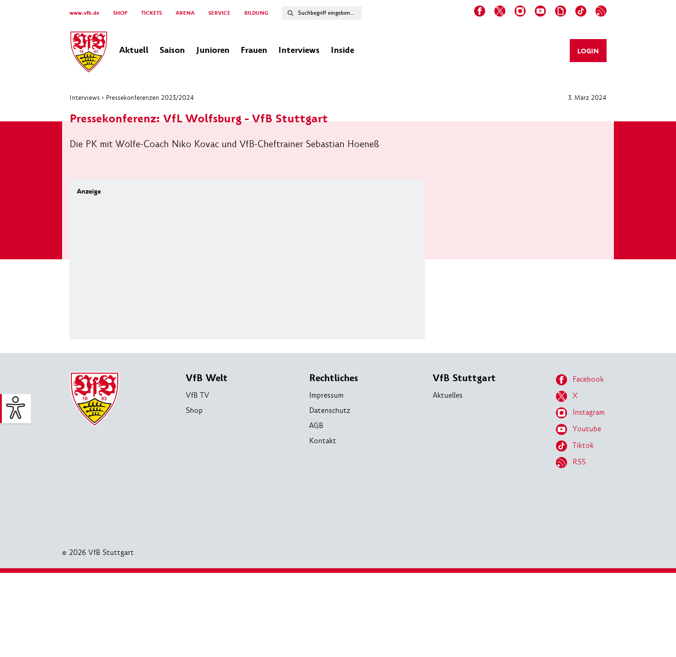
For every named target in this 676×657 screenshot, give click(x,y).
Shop (194, 410)
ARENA (185, 13)
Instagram (589, 412)
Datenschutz (329, 410)
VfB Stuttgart (464, 378)
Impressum (326, 395)
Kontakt (322, 441)
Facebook (588, 379)
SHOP (120, 13)
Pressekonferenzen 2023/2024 (150, 97)
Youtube (587, 429)
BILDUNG (256, 13)
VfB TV (197, 395)
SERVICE (219, 13)
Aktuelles (448, 395)
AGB (316, 425)
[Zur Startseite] (88, 53)
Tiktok (583, 445)
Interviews (84, 97)
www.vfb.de (84, 13)
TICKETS (151, 13)
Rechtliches (333, 378)
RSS (579, 462)
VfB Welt (207, 378)
